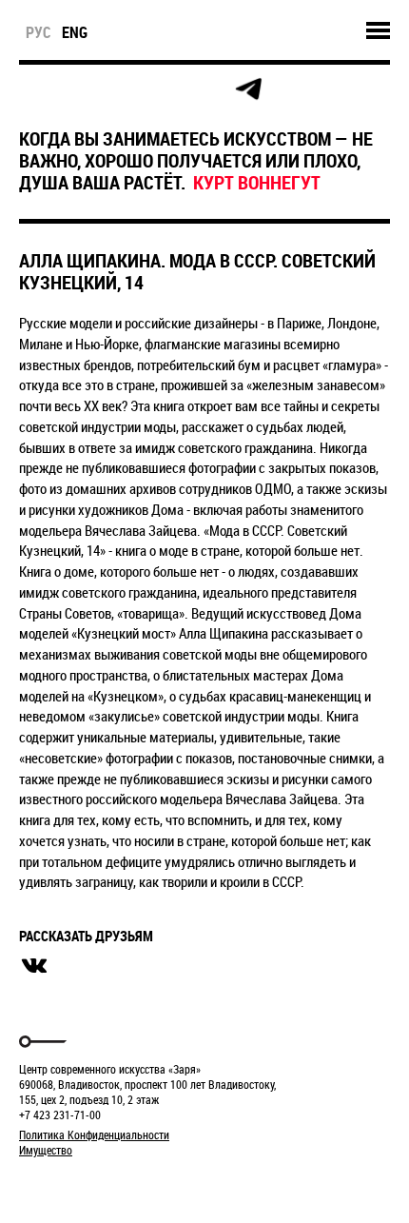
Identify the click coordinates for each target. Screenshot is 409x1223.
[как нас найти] (120, 90)
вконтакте (34, 966)
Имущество (45, 1149)
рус (38, 32)
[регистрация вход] (77, 89)
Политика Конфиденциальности (94, 1134)
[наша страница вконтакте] (163, 90)
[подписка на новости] (35, 89)
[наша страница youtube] (205, 89)
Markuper (68, 1185)
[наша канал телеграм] (248, 89)
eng (75, 32)
